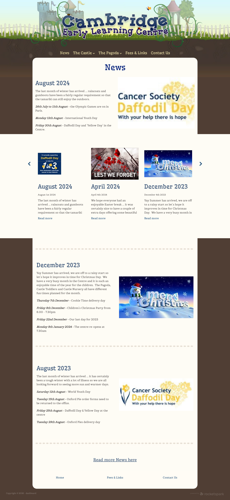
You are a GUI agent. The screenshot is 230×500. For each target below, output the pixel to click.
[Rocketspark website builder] (207, 494)
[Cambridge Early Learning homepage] (114, 24)
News (64, 53)
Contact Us (160, 53)
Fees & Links (136, 53)
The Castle (83, 53)
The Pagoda (109, 53)
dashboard (31, 493)
